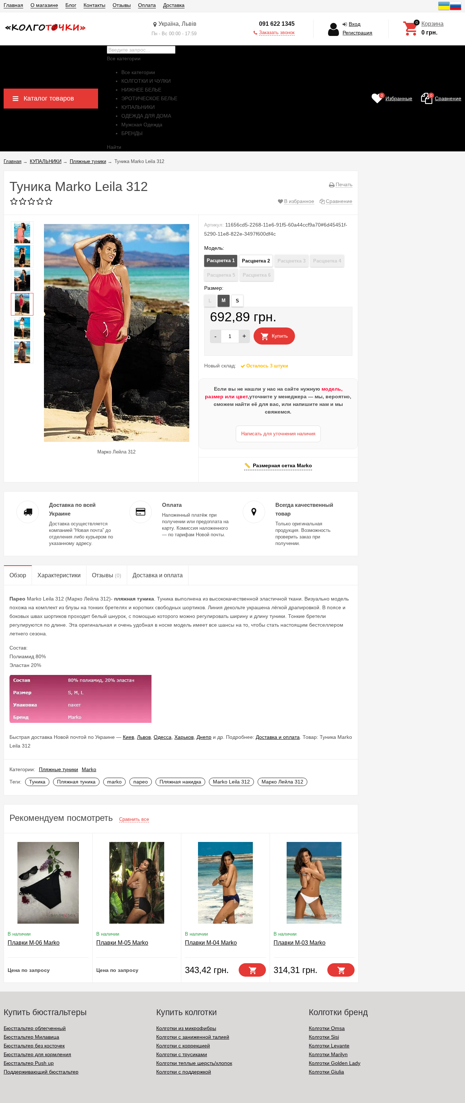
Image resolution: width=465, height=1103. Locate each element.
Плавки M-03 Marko (300, 943)
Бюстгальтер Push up (29, 1063)
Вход (354, 24)
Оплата (147, 5)
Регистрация (357, 33)
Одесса (162, 737)
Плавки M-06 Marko (34, 943)
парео (140, 782)
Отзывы (122, 5)
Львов (144, 737)
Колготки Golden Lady (334, 1063)
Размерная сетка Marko (282, 465)
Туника (37, 782)
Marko (89, 769)
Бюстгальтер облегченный (35, 1028)
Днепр (204, 737)
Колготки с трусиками (181, 1054)
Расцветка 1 (221, 260)
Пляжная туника (76, 782)
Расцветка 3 (292, 261)
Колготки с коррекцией (183, 1046)
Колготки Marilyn (328, 1054)
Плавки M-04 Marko (211, 943)
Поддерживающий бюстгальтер (41, 1072)
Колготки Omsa (327, 1028)
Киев (128, 737)
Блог (70, 5)
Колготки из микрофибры (186, 1028)
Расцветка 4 (327, 261)
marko (114, 782)
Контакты (94, 5)
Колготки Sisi (324, 1037)
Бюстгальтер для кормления (37, 1054)
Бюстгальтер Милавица (31, 1037)
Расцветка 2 (256, 261)
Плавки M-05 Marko (122, 943)
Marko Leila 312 (231, 782)
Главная (13, 5)
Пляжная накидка (180, 782)
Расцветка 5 (221, 275)
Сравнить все (134, 819)
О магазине (44, 5)
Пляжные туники (58, 769)
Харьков (184, 737)
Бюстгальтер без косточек (34, 1046)
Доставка (174, 5)
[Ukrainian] (444, 10)
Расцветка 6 (257, 275)
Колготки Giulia (326, 1072)
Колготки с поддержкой (183, 1072)
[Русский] (455, 10)
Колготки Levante (329, 1046)
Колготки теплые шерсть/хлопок (194, 1063)
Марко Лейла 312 (282, 782)
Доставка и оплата (278, 737)
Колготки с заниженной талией (192, 1037)
